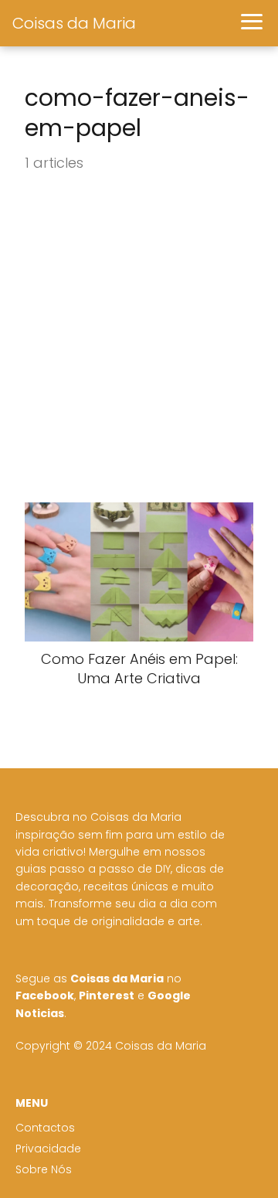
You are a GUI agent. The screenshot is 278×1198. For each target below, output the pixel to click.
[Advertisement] (139, 338)
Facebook (44, 995)
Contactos (45, 1127)
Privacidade (48, 1148)
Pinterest (106, 995)
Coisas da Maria (74, 23)
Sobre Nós (43, 1169)
